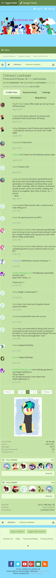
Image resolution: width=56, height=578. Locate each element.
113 (53, 452)
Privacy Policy (47, 538)
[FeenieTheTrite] (15, 466)
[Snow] (23, 489)
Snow (15, 166)
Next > (48, 392)
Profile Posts (11, 92)
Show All (49, 473)
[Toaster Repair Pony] (6, 466)
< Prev (6, 392)
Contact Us (8, 538)
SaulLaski (16, 142)
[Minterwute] (40, 489)
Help (18, 538)
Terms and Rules (30, 538)
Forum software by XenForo (28, 569)
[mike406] (32, 466)
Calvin (15, 345)
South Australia (48, 507)
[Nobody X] (32, 489)
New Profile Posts (40, 56)
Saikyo (15, 116)
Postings (46, 92)
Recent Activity (24, 56)
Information (15, 97)
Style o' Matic (16, 531)
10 (43, 392)
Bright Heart (18, 104)
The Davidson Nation (22, 229)
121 (52, 460)
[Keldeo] (49, 466)
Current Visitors (9, 56)
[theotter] (15, 489)
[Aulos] (40, 466)
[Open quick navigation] (53, 64)
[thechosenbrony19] (23, 466)
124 (52, 482)
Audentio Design (36, 573)
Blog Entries (40, 97)
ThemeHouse (43, 571)
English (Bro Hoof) (36, 531)
